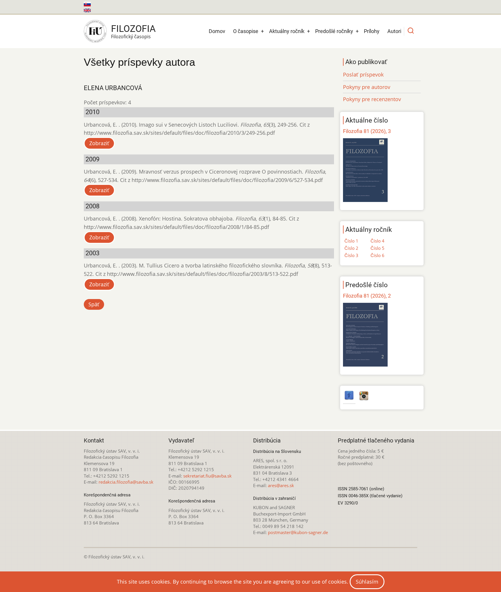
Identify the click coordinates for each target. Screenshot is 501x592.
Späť (93, 304)
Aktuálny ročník (286, 31)
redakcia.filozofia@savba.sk (126, 482)
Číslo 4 (377, 241)
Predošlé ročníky (334, 31)
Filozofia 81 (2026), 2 (367, 296)
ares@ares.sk (281, 485)
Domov (217, 31)
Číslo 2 (351, 248)
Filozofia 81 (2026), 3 (367, 131)
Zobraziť (99, 143)
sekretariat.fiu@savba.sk (207, 476)
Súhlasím (367, 581)
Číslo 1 (351, 241)
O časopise (245, 31)
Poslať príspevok (363, 74)
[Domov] (95, 31)
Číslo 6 (377, 255)
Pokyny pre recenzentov (372, 99)
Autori (394, 31)
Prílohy (372, 31)
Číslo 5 (377, 248)
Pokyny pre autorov (366, 86)
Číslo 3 (351, 255)
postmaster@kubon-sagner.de (298, 532)
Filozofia (133, 28)
